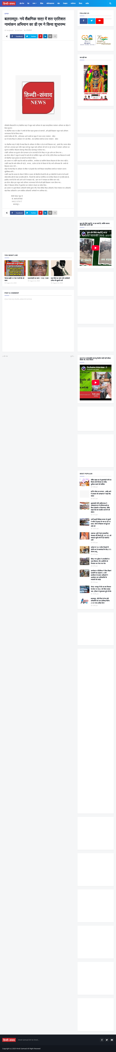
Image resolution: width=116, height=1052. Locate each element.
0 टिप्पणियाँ (29, 30)
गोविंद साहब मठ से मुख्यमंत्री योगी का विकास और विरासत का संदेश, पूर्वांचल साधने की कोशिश (101, 482)
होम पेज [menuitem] (22, 3)
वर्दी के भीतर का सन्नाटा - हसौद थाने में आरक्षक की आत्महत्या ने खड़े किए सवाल (101, 493)
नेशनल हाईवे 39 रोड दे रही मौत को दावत (14, 279)
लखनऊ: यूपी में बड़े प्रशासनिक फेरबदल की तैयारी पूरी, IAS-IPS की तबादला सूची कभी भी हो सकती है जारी (101, 536)
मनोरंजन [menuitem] (73, 3)
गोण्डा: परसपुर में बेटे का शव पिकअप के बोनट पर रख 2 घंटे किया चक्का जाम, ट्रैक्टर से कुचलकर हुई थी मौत (101, 589)
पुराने (71, 356)
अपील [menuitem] (87, 3)
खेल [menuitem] (58, 3)
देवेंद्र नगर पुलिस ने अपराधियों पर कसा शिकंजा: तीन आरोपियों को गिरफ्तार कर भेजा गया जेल (100, 561)
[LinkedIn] (45, 36)
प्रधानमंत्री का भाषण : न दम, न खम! (38, 278)
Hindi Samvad (21, 1048)
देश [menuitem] (28, 3)
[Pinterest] (40, 36)
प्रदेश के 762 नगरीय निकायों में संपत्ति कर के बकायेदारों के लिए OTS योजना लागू (101, 549)
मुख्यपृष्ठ (7, 13)
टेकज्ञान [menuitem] (65, 3)
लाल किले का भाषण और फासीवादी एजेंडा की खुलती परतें (60, 279)
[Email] (50, 36)
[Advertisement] (38, 59)
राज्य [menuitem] (34, 3)
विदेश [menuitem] (41, 3)
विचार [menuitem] (80, 3)
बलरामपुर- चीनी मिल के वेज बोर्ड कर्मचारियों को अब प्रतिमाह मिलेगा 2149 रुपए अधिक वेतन (100, 600)
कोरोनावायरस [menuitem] (50, 3)
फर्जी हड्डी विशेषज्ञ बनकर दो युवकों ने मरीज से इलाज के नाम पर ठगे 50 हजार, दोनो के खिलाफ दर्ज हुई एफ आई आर (101, 522)
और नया (5, 356)
